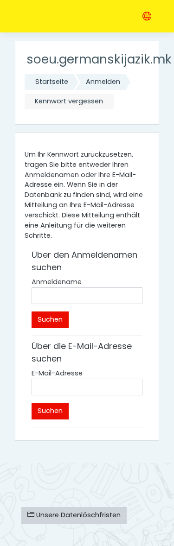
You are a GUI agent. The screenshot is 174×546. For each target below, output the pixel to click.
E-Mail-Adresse (57, 373)
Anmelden (103, 81)
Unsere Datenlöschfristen (77, 515)
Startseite (51, 81)
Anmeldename (57, 281)
